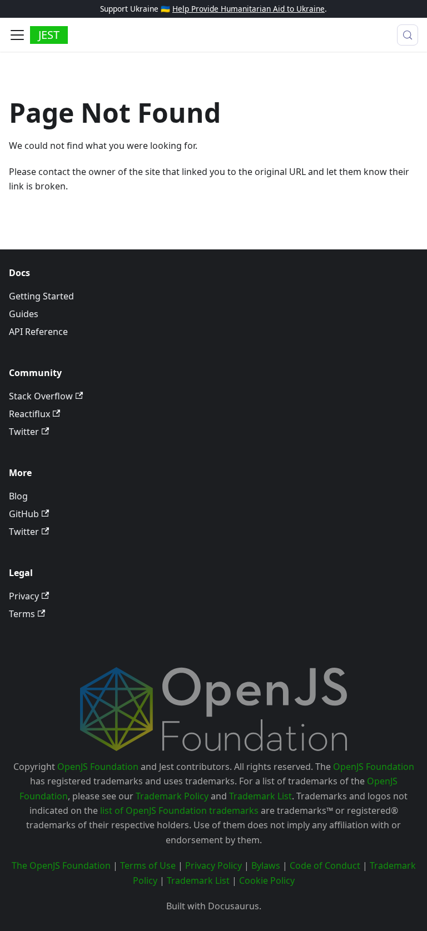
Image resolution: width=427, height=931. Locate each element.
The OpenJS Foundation (61, 865)
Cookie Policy (267, 880)
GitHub (24, 514)
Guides (23, 314)
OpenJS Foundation (97, 766)
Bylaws (265, 865)
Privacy (24, 596)
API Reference (38, 332)
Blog (18, 496)
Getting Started (41, 296)
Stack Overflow (41, 396)
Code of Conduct (325, 865)
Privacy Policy (213, 865)
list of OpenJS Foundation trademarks (179, 810)
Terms (22, 614)
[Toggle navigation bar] (17, 35)
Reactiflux (29, 414)
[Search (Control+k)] (407, 35)
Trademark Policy (172, 796)
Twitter (24, 432)
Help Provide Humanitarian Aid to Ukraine (248, 8)
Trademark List (260, 796)
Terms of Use (148, 865)
